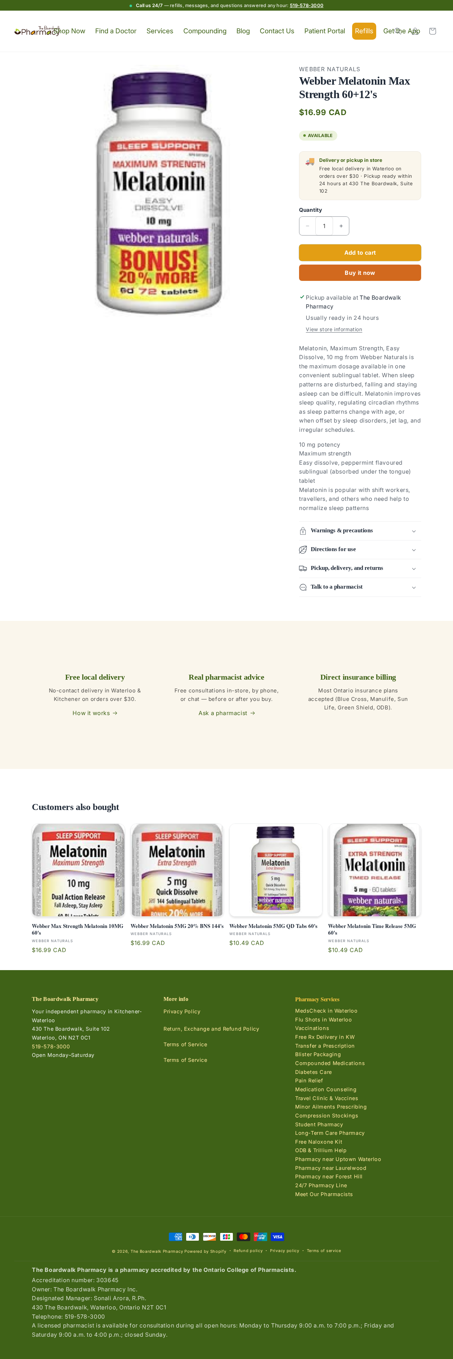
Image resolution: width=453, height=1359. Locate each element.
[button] (398, 31)
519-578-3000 (306, 5)
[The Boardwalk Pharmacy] (37, 31)
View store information (334, 329)
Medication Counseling (326, 1089)
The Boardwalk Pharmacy (157, 1251)
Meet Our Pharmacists (324, 1194)
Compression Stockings (327, 1115)
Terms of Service (185, 1044)
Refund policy (248, 1250)
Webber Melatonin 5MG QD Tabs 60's (273, 926)
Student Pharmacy (319, 1124)
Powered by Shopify (205, 1251)
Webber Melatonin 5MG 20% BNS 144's (177, 926)
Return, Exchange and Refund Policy (211, 1029)
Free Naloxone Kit (318, 1142)
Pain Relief (309, 1080)
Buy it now (360, 272)
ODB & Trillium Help (320, 1150)
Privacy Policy (182, 1011)
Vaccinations (312, 1028)
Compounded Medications (330, 1063)
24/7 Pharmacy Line (321, 1185)
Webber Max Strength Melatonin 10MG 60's (77, 929)
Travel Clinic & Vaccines (326, 1098)
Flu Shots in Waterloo (323, 1020)
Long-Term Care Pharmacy (330, 1133)
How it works (91, 713)
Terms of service (324, 1250)
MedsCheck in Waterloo (326, 1011)
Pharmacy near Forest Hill (329, 1176)
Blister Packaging (318, 1054)
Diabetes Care (313, 1072)
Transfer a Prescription (325, 1045)
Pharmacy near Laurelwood (330, 1168)
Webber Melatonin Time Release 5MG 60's (372, 929)
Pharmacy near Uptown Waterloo (338, 1159)
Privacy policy (284, 1250)
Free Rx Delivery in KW (325, 1037)
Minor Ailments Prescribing (331, 1107)
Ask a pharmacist (223, 713)
